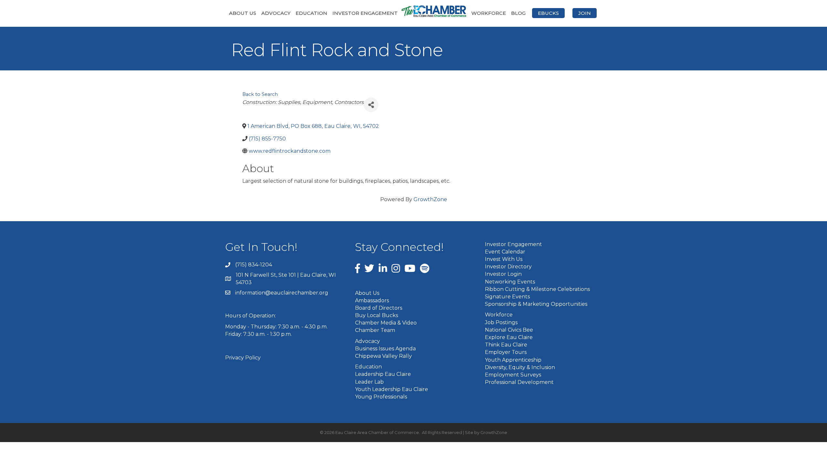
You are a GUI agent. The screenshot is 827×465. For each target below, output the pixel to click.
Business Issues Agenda (385, 349)
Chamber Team (375, 330)
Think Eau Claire (506, 345)
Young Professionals (381, 397)
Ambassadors (372, 300)
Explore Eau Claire (509, 337)
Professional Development (519, 382)
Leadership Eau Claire (383, 374)
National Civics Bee (509, 330)
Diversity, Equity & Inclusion (520, 367)
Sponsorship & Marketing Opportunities (536, 304)
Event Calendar (505, 252)
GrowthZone (430, 199)
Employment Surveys (513, 375)
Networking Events (510, 282)
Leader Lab (369, 382)
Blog (518, 13)
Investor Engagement (365, 13)
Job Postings (501, 322)
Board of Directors (378, 308)
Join (584, 13)
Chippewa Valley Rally (383, 356)
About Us (242, 13)
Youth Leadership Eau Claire (391, 389)
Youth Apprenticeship (513, 360)
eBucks (548, 13)
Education (311, 13)
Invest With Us (503, 259)
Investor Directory (508, 267)
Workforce (488, 13)
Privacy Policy (243, 358)
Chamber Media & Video (386, 323)
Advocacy (275, 13)
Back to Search (260, 94)
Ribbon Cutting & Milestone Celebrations (537, 289)
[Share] (371, 105)
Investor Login (503, 274)
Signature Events (507, 297)
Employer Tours (506, 352)
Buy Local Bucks (376, 315)
